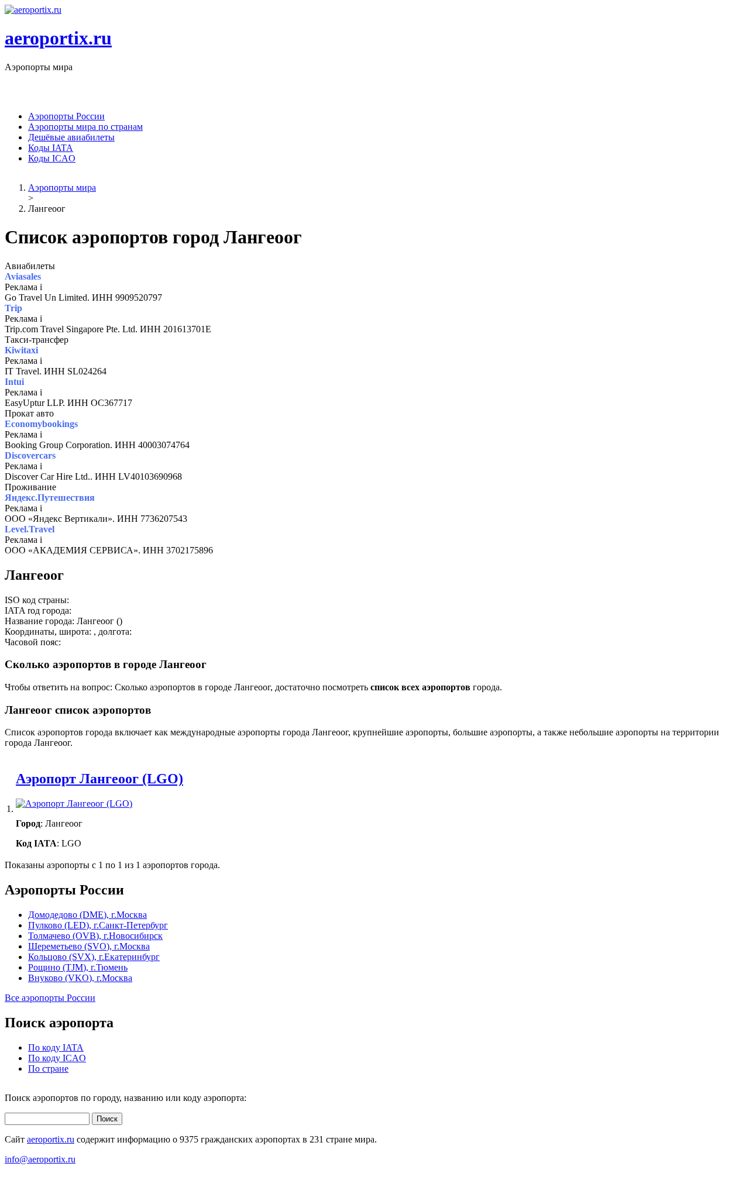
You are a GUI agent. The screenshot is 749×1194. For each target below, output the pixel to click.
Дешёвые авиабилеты (71, 137)
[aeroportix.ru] (33, 10)
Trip (13, 308)
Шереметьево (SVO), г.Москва (89, 946)
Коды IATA (50, 148)
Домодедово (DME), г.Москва (87, 915)
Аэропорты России (66, 116)
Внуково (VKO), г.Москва (80, 978)
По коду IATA (56, 1047)
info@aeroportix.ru (40, 1159)
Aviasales (23, 276)
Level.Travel (29, 529)
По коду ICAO (57, 1058)
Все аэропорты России (50, 998)
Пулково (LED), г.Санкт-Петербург (98, 925)
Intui (14, 382)
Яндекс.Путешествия (50, 498)
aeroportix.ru (58, 38)
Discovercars (30, 455)
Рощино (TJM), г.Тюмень (78, 967)
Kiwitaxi (21, 350)
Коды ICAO (51, 158)
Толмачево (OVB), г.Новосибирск (95, 936)
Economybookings (41, 424)
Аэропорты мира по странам (85, 127)
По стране (48, 1068)
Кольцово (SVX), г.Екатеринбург (94, 957)
